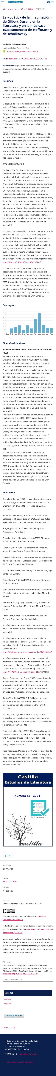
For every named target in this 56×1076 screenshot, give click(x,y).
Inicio (5, 9)
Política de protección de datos (19, 1062)
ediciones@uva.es (28, 1054)
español (7, 1003)
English (7, 999)
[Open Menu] (2, 2)
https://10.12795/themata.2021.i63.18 (20, 672)
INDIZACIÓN (9, 1027)
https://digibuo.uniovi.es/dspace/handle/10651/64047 (27, 652)
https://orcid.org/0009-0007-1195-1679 (22, 51)
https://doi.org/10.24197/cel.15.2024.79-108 (27, 58)
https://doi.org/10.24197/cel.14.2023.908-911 (23, 262)
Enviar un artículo (14, 1015)
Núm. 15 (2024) (27, 9)
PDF (8, 855)
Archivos (13, 9)
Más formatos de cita (13, 979)
